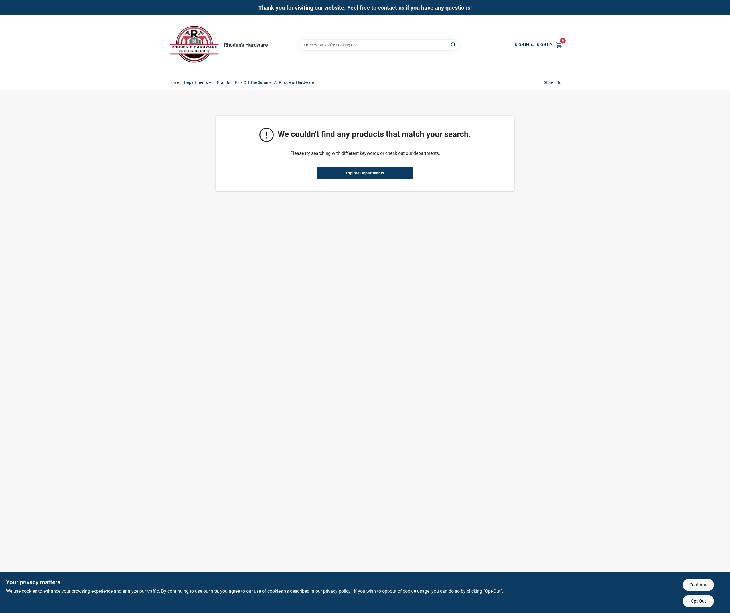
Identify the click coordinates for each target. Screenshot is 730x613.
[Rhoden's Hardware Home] (194, 45)
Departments (196, 82)
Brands (223, 82)
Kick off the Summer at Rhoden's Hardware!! (276, 82)
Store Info (553, 82)
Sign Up (544, 44)
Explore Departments (365, 173)
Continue (698, 585)
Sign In (522, 44)
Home (174, 82)
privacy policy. (337, 591)
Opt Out (698, 601)
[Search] (453, 44)
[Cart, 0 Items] (559, 45)
